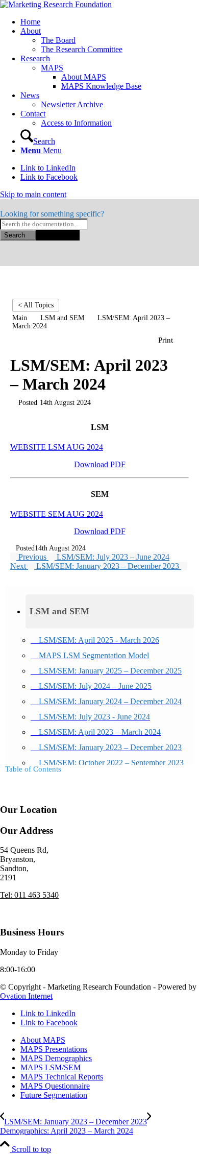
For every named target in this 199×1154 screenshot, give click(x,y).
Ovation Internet (26, 996)
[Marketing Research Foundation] (56, 4)
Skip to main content (33, 194)
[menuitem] (109, 22)
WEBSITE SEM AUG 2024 (56, 514)
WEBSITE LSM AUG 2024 (56, 447)
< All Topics (36, 305)
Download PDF (100, 464)
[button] (110, 611)
